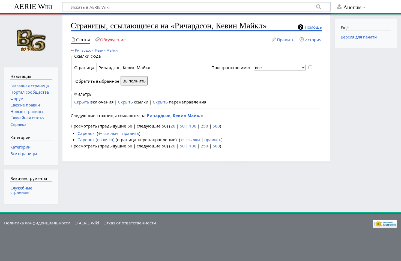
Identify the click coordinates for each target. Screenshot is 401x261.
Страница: (84, 67)
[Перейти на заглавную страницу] (31, 40)
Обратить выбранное (97, 81)
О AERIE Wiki (86, 223)
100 (192, 126)
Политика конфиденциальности (37, 223)
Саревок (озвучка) (96, 139)
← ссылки (108, 133)
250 (204, 126)
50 (182, 126)
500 (216, 126)
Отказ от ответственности (129, 223)
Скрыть (81, 102)
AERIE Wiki (33, 6)
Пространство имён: (232, 67)
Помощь (313, 27)
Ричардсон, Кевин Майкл (96, 50)
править (130, 133)
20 (172, 126)
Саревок (86, 133)
